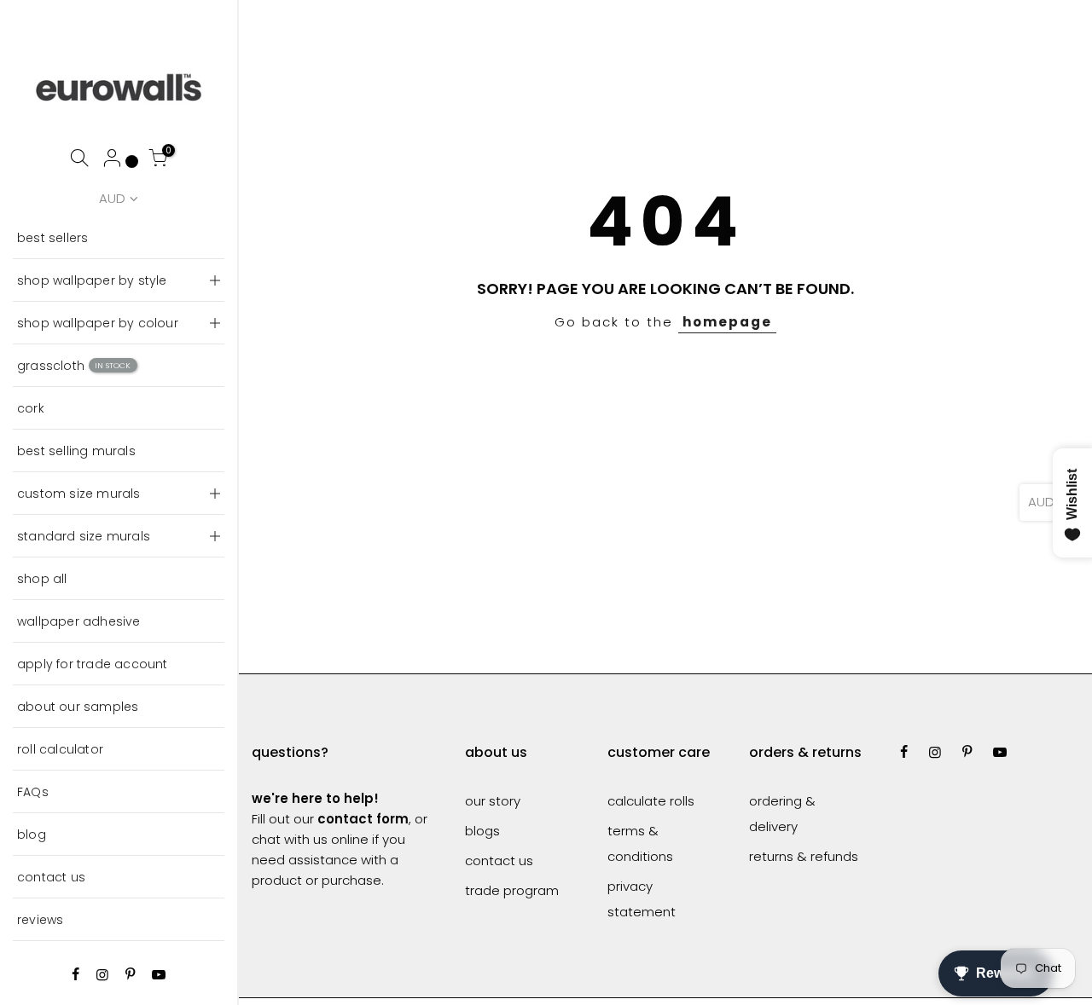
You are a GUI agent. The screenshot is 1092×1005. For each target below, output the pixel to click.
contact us (51, 877)
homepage (727, 322)
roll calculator (60, 749)
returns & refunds (803, 856)
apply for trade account (92, 664)
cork (30, 408)
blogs (482, 831)
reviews (40, 919)
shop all (42, 578)
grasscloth (74, 365)
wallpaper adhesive (79, 621)
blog (31, 834)
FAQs (33, 791)
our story (492, 801)
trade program (512, 890)
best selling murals (76, 450)
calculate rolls (650, 801)
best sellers (52, 237)
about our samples (77, 706)
